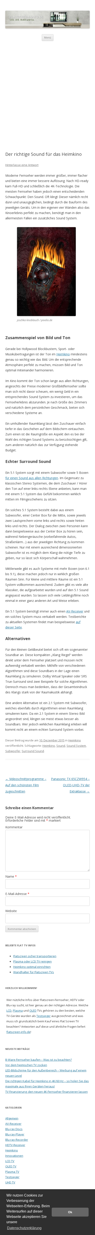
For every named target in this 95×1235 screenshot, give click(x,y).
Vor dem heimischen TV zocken (26, 1065)
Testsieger (43, 1016)
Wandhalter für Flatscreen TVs (33, 972)
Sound (60, 746)
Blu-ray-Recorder (16, 1140)
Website (11, 911)
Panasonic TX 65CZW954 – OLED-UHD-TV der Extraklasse (70, 785)
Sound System (76, 746)
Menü (47, 37)
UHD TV (10, 1182)
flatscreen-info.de (18, 1032)
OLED (32, 1011)
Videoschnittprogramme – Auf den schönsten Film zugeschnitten (25, 785)
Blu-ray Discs (14, 1129)
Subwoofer (12, 751)
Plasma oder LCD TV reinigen (32, 961)
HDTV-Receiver (15, 1145)
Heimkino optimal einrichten (32, 967)
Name (11, 876)
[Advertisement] (47, 91)
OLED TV (10, 1166)
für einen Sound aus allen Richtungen (31, 478)
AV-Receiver (74, 611)
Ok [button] (70, 1212)
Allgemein (11, 1118)
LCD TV (9, 1161)
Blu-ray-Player (14, 1134)
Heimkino (63, 354)
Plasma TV (12, 1172)
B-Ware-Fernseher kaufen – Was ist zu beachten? (38, 1060)
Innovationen (14, 1156)
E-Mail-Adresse (17, 894)
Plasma (18, 1011)
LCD (8, 1011)
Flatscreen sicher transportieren (34, 956)
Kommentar (14, 827)
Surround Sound (33, 751)
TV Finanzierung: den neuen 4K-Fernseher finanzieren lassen (46, 1092)
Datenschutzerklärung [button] (24, 1228)
